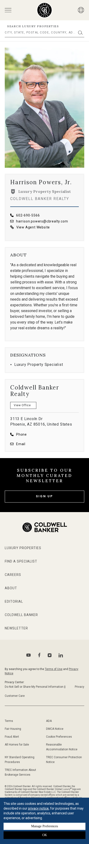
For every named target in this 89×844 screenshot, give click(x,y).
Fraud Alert (12, 736)
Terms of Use (53, 669)
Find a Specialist (21, 561)
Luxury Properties (23, 548)
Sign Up (44, 496)
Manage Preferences (44, 826)
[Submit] (80, 32)
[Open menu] (8, 10)
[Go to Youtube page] (28, 655)
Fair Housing (13, 728)
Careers (13, 575)
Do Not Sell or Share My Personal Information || (35, 686)
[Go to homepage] (44, 10)
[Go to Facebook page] (39, 655)
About (11, 588)
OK (44, 835)
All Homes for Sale (17, 744)
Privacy (79, 686)
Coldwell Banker (21, 615)
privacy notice (38, 808)
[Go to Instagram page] (50, 655)
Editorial (14, 601)
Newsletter (16, 628)
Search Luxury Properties (33, 26)
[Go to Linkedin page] (61, 655)
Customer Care (15, 696)
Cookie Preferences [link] (59, 736)
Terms (9, 721)
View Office (22, 405)
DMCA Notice (54, 728)
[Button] (81, 10)
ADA (49, 721)
